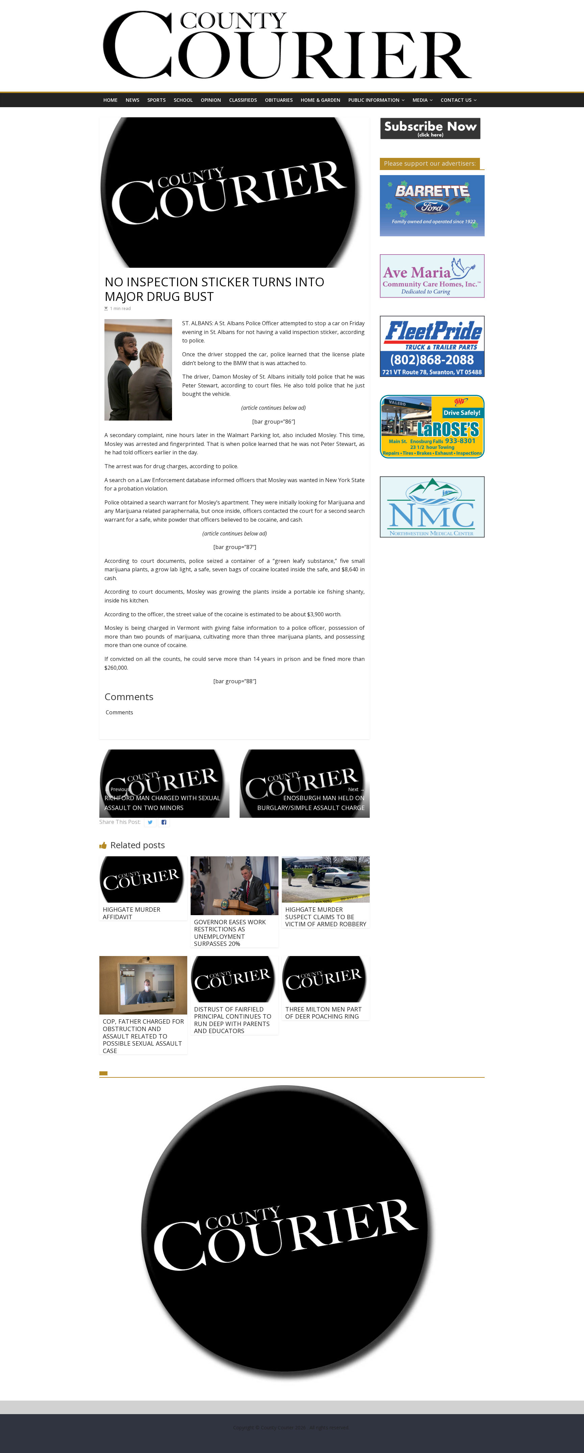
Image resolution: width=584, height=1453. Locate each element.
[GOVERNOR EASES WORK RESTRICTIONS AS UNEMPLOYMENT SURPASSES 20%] (234, 860)
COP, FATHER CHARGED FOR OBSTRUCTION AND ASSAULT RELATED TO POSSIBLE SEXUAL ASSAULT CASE (143, 1035)
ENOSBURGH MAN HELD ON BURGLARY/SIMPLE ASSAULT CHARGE (311, 799)
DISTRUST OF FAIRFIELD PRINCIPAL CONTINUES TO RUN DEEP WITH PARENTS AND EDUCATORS (232, 1020)
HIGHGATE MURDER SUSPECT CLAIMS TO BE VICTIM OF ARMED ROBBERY (325, 916)
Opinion (211, 100)
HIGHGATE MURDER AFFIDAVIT (131, 913)
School (183, 100)
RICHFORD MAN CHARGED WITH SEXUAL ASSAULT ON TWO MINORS (162, 799)
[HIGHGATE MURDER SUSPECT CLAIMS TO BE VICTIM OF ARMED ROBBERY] (326, 860)
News (132, 100)
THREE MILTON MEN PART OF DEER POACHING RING (323, 1013)
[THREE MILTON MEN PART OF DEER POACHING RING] (326, 960)
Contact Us (456, 100)
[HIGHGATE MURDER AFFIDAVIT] (143, 860)
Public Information (373, 100)
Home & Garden (320, 100)
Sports (156, 100)
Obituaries (279, 100)
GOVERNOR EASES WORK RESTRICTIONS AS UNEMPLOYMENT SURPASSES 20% (230, 933)
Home (110, 100)
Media (420, 100)
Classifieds (243, 100)
